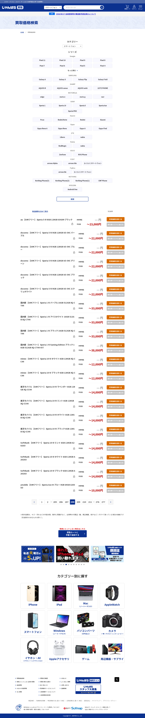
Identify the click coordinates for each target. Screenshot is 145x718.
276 (97, 501)
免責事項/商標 (40, 701)
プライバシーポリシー (110, 701)
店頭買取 (19, 685)
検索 (101, 7)
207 (66, 501)
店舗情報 (63, 688)
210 (84, 501)
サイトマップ (96, 701)
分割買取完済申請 (45, 695)
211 (90, 501)
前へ (34, 502)
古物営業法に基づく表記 (74, 701)
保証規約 (31, 701)
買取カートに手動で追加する (72, 533)
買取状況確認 (44, 678)
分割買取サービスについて (48, 692)
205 (55, 501)
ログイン (134, 9)
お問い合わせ (65, 685)
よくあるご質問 (65, 682)
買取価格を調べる (115, 219)
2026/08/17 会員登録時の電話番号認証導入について (76, 14)
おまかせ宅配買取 (22, 688)
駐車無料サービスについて (48, 688)
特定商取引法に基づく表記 (56, 701)
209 (78, 501)
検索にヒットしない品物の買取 (25, 682)
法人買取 (19, 692)
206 (61, 501)
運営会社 (87, 701)
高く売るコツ (44, 685)
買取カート (127, 9)
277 (103, 501)
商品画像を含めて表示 (40, 211)
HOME (22, 32)
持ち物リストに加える (116, 224)
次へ (110, 502)
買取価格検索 (20, 678)
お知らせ (63, 678)
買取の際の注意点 (45, 682)
